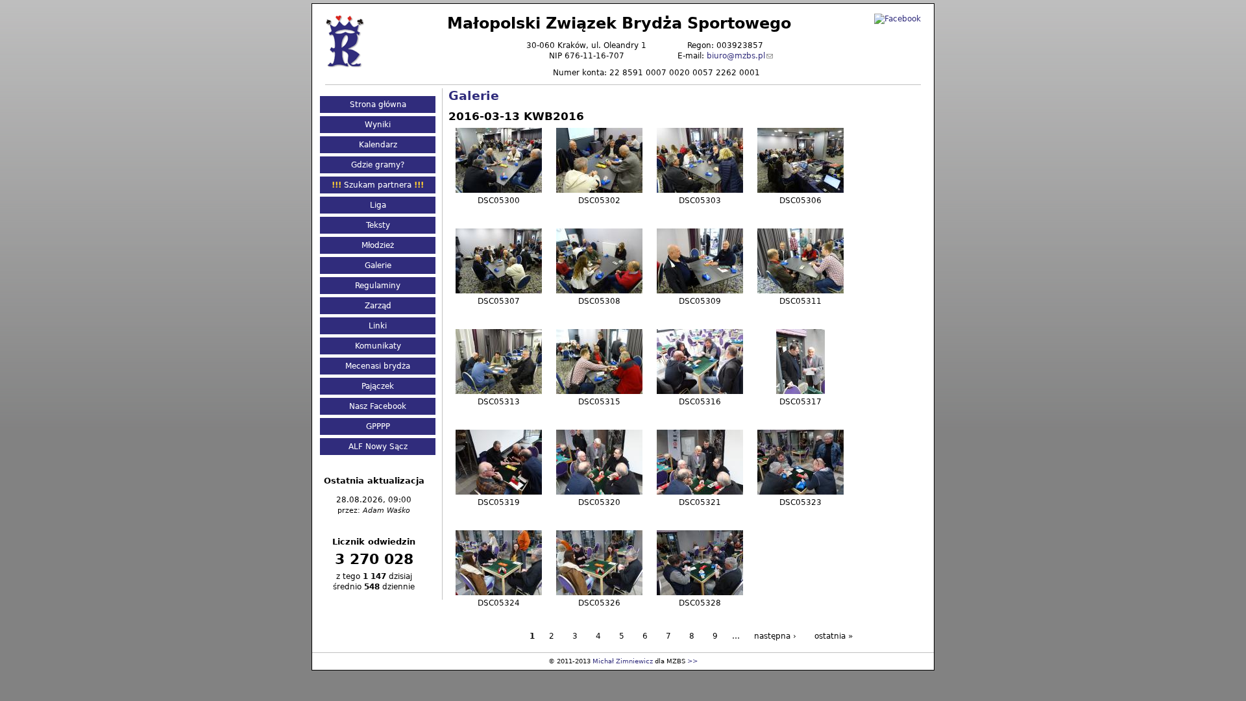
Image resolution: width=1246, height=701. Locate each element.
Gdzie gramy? (377, 164)
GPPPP (378, 426)
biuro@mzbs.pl (736, 55)
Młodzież (377, 245)
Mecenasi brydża (377, 366)
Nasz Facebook (377, 406)
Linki (378, 325)
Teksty (378, 225)
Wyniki (378, 124)
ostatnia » (833, 636)
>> (692, 661)
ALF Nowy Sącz (378, 446)
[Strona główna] (344, 41)
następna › (775, 636)
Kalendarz (378, 144)
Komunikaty (378, 345)
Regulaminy (377, 285)
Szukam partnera (378, 185)
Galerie (473, 95)
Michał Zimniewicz (622, 661)
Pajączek (377, 386)
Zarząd (378, 305)
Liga (378, 205)
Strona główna (378, 104)
